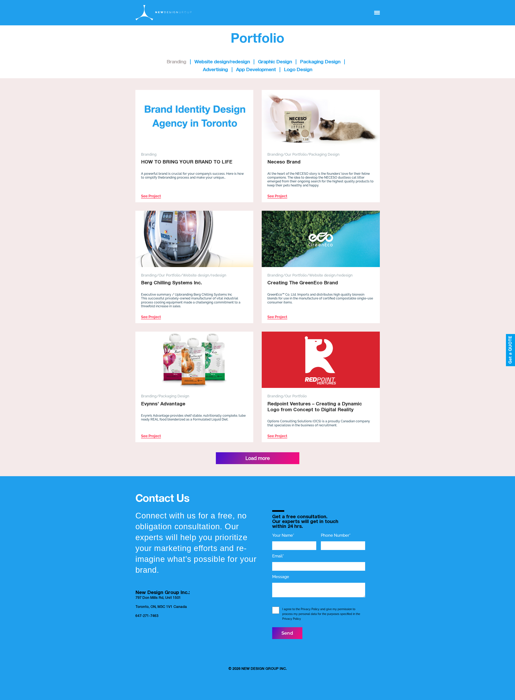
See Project (151, 196)
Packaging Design (324, 154)
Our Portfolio (296, 154)
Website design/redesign (204, 275)
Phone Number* (336, 535)
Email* (278, 556)
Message (280, 576)
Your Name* (283, 535)
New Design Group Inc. (264, 669)
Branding (149, 154)
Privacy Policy (310, 609)
